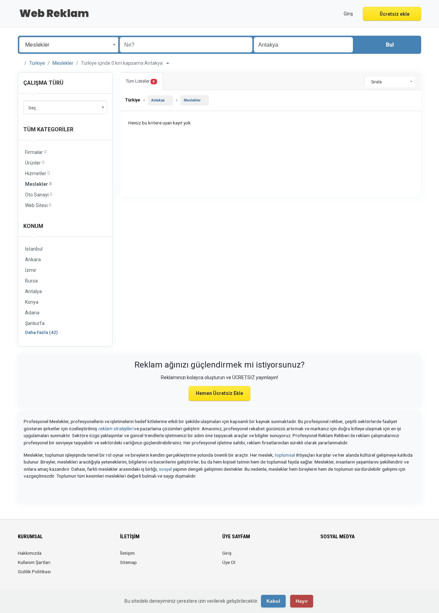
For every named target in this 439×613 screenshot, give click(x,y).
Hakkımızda (29, 553)
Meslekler (62, 63)
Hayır (302, 601)
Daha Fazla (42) (41, 332)
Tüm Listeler (140, 81)
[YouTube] (363, 557)
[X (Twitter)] (334, 557)
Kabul (273, 601)
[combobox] (68, 44)
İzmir (30, 270)
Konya (31, 302)
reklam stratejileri (115, 428)
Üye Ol (228, 562)
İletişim (127, 553)
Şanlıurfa (35, 323)
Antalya (33, 291)
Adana (32, 312)
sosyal (165, 469)
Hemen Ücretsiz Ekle (219, 393)
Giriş (227, 553)
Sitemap (128, 562)
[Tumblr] (372, 557)
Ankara (33, 259)
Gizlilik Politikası (34, 571)
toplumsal (285, 455)
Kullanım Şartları (34, 562)
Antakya (158, 100)
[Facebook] (324, 557)
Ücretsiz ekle (394, 14)
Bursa (31, 281)
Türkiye (37, 63)
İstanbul (34, 249)
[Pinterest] (353, 557)
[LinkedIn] (344, 557)
